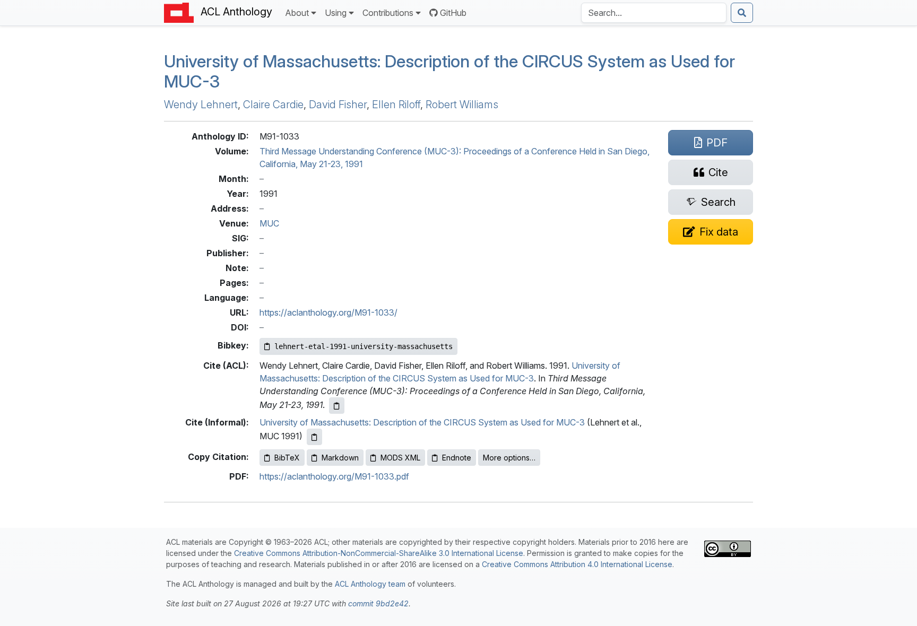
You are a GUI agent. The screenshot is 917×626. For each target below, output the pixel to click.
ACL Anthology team (370, 583)
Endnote (456, 457)
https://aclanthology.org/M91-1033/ (328, 312)
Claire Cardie (273, 104)
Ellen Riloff (396, 104)
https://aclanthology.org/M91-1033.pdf (334, 476)
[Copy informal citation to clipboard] (314, 437)
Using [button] (336, 12)
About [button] (297, 12)
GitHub (453, 12)
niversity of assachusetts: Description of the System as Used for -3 (449, 71)
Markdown (340, 457)
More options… (509, 457)
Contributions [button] (387, 12)
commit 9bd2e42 (378, 603)
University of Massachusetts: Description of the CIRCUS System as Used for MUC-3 (422, 422)
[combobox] (653, 13)
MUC (269, 223)
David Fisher (338, 104)
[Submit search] (742, 13)
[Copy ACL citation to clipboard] (336, 405)
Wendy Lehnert (201, 104)
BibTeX (287, 457)
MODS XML (400, 457)
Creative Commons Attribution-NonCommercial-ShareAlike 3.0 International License (378, 553)
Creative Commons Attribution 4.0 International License (577, 564)
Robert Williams (462, 104)
